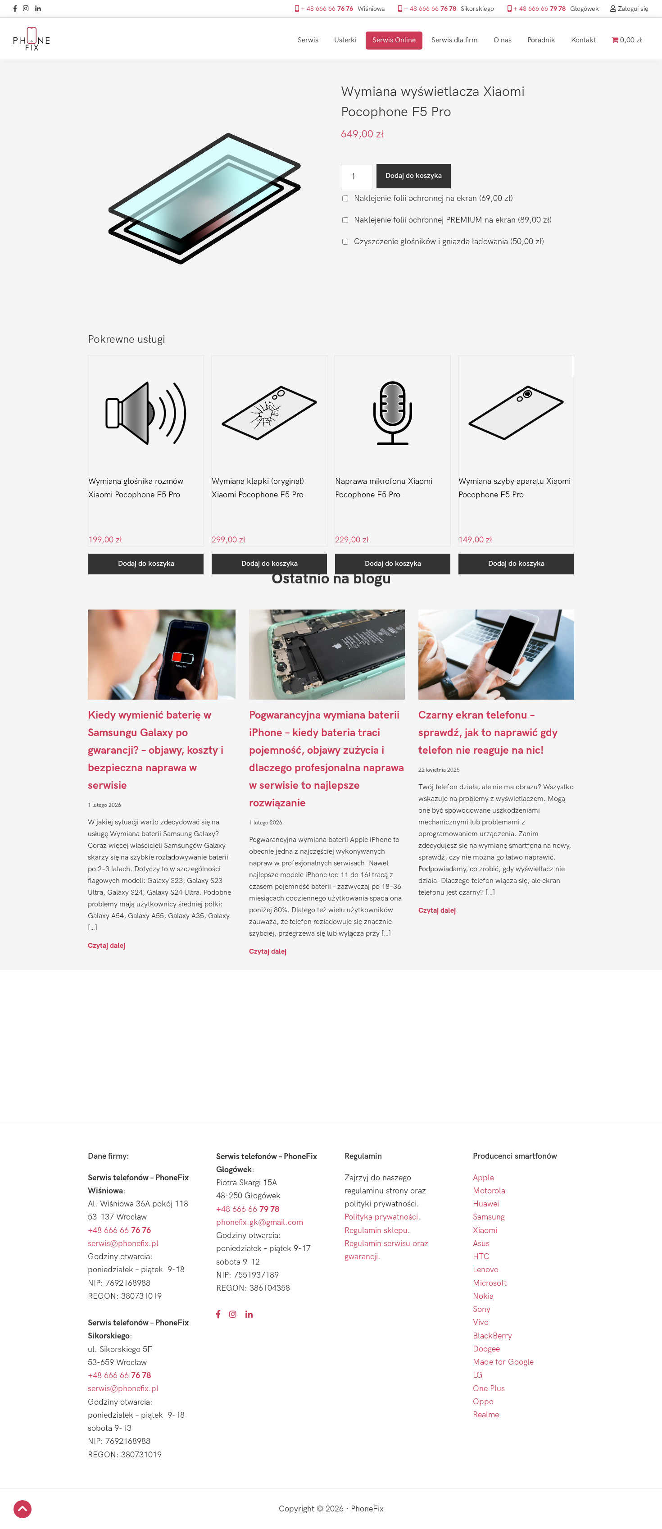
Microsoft (490, 1283)
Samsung (489, 1217)
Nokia (483, 1296)
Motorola (489, 1191)
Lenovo (486, 1269)
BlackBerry (492, 1336)
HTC (481, 1256)
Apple (483, 1178)
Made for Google (503, 1362)
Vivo (481, 1322)
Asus (481, 1243)
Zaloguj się (632, 9)
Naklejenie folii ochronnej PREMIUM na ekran (452, 220)
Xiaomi (485, 1230)
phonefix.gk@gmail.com (259, 1222)
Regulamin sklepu (376, 1230)
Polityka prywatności (381, 1217)
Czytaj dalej (106, 945)
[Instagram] (28, 9)
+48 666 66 (119, 1230)
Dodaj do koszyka (413, 176)
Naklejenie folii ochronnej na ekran (432, 198)
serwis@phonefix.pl (123, 1243)
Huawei (486, 1204)
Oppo (483, 1401)
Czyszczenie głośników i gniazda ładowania (448, 241)
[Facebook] (17, 9)
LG (478, 1375)
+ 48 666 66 (326, 9)
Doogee (486, 1349)
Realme (486, 1415)
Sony (481, 1309)
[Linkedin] (40, 9)
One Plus (489, 1388)
